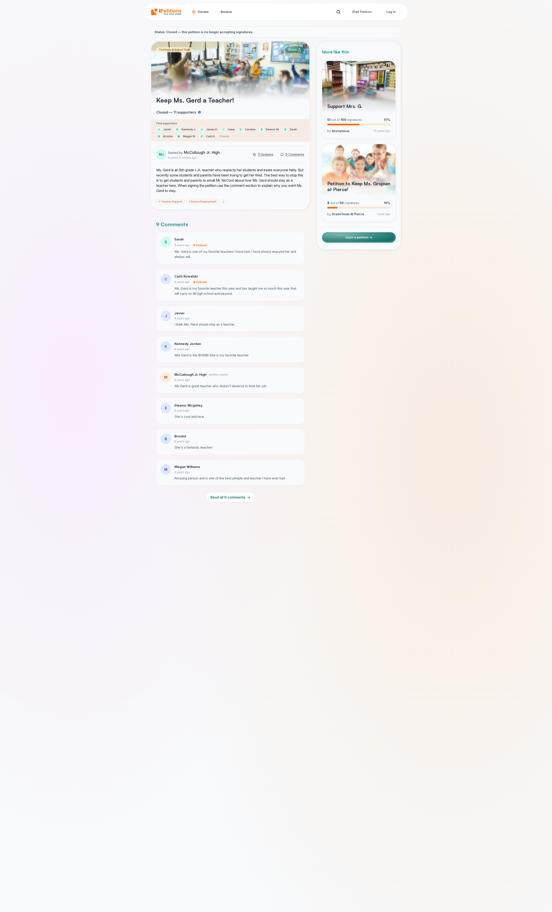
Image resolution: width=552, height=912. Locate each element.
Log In (391, 12)
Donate (203, 12)
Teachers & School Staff (174, 49)
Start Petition (362, 12)
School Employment (202, 201)
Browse (226, 12)
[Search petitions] (338, 12)
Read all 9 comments (230, 497)
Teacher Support (170, 201)
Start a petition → (359, 237)
